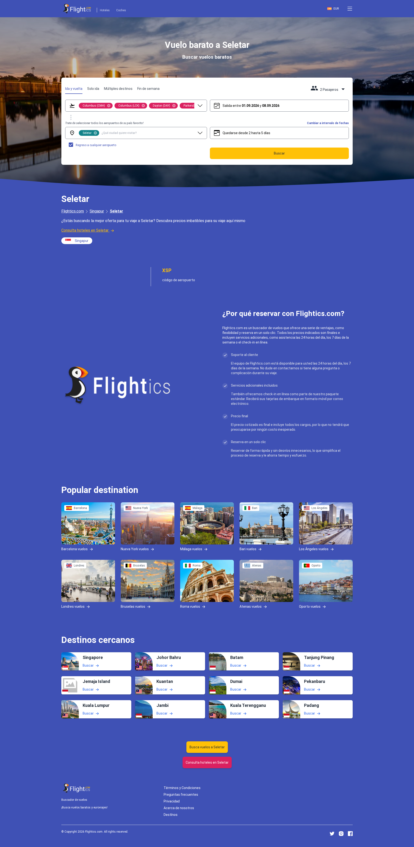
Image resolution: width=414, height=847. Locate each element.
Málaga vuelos (191, 549)
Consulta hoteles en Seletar (85, 230)
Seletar (116, 211)
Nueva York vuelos (135, 549)
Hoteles (105, 10)
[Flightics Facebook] (350, 833)
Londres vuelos (73, 606)
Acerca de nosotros (179, 808)
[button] (350, 8)
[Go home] (76, 788)
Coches (121, 10)
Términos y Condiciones (182, 788)
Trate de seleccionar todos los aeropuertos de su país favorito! (104, 123)
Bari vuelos (248, 549)
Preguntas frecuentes (181, 794)
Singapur (97, 211)
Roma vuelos (190, 606)
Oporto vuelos (310, 606)
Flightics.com (72, 211)
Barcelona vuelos (74, 549)
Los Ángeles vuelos (313, 549)
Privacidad (172, 801)
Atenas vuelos (251, 606)
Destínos (171, 815)
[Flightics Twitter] (332, 833)
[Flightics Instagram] (341, 833)
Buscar (88, 665)
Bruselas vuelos (133, 606)
